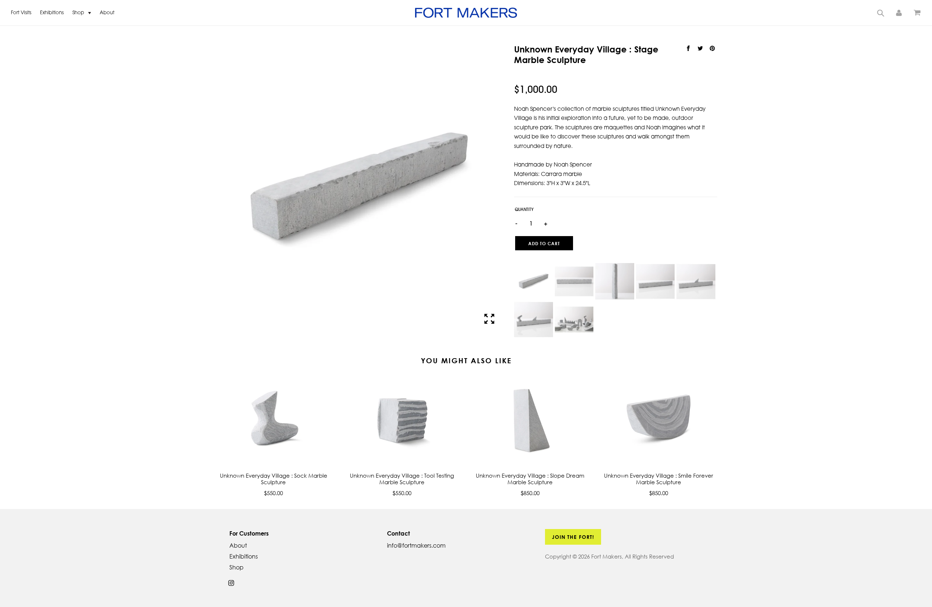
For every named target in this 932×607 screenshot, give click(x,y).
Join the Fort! (573, 537)
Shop (79, 13)
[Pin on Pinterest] (712, 48)
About (107, 13)
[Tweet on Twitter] (701, 48)
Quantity (524, 210)
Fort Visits (21, 13)
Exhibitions (52, 13)
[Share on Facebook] (689, 48)
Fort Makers (606, 556)
